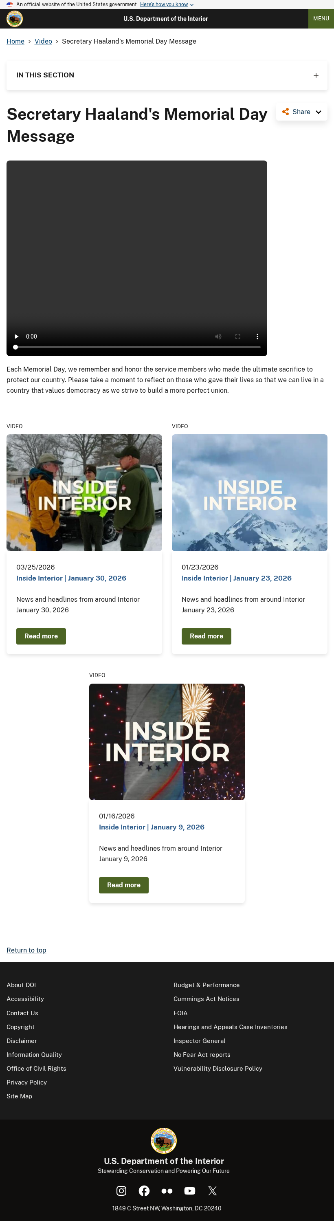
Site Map (19, 1096)
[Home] (15, 19)
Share (301, 112)
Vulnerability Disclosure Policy (218, 1068)
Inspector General (200, 1040)
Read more (41, 636)
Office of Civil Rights (36, 1068)
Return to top (26, 950)
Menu (321, 18)
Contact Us (22, 1013)
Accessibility (25, 998)
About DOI (21, 984)
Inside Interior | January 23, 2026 (237, 578)
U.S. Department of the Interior (165, 18)
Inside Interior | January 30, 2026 (71, 578)
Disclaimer (22, 1040)
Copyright (21, 1026)
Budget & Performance (207, 984)
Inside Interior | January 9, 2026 (151, 827)
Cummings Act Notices (207, 998)
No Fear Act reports (202, 1054)
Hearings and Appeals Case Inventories (231, 1026)
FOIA (181, 1013)
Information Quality (34, 1054)
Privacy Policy (27, 1082)
